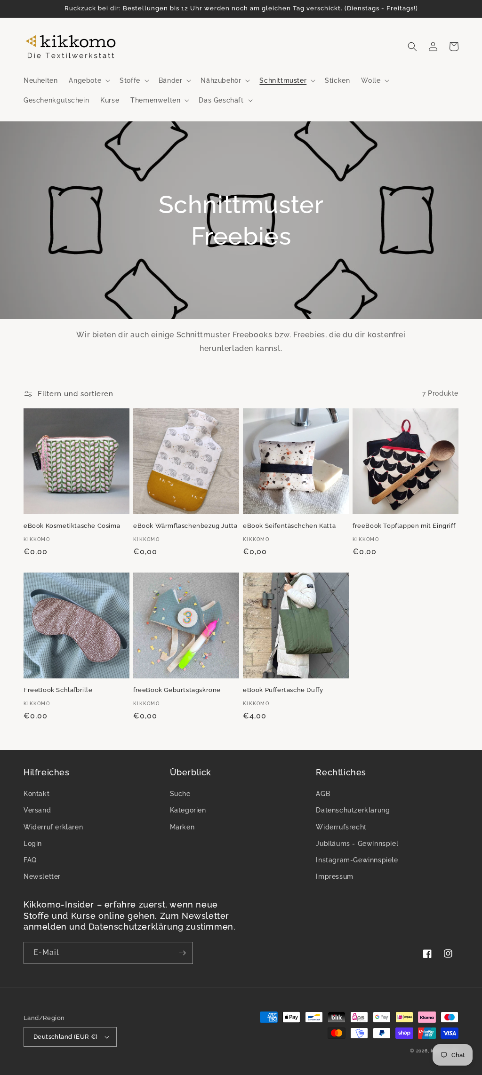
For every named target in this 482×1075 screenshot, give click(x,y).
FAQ (30, 860)
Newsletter (42, 876)
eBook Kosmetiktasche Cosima (72, 525)
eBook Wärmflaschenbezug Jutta (185, 525)
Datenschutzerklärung (353, 810)
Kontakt (36, 793)
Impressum (334, 876)
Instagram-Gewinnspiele (357, 860)
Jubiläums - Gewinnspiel (357, 843)
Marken (182, 827)
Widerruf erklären (53, 827)
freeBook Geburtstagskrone (177, 689)
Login (33, 843)
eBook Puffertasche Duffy (283, 689)
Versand (37, 810)
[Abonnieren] (182, 953)
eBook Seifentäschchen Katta (289, 525)
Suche (180, 793)
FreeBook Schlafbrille (58, 689)
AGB (323, 793)
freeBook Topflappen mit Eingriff (404, 525)
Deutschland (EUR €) (65, 1036)
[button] (88, 80)
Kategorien (188, 810)
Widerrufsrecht (341, 827)
